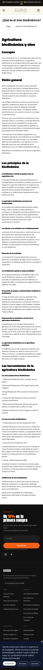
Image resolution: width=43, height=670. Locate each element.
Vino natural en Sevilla (30, 609)
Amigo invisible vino (9, 634)
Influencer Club (28, 634)
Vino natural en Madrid (31, 594)
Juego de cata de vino (10, 609)
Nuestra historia (28, 630)
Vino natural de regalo (10, 630)
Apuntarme (21, 545)
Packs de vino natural (10, 601)
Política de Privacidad (11, 658)
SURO (7, 571)
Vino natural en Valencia (31, 605)
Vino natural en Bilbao (30, 613)
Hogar (8, 26)
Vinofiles (26, 639)
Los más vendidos (9, 605)
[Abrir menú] (3, 10)
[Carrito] (38, 10)
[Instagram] (5, 554)
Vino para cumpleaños (10, 639)
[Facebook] (11, 554)
